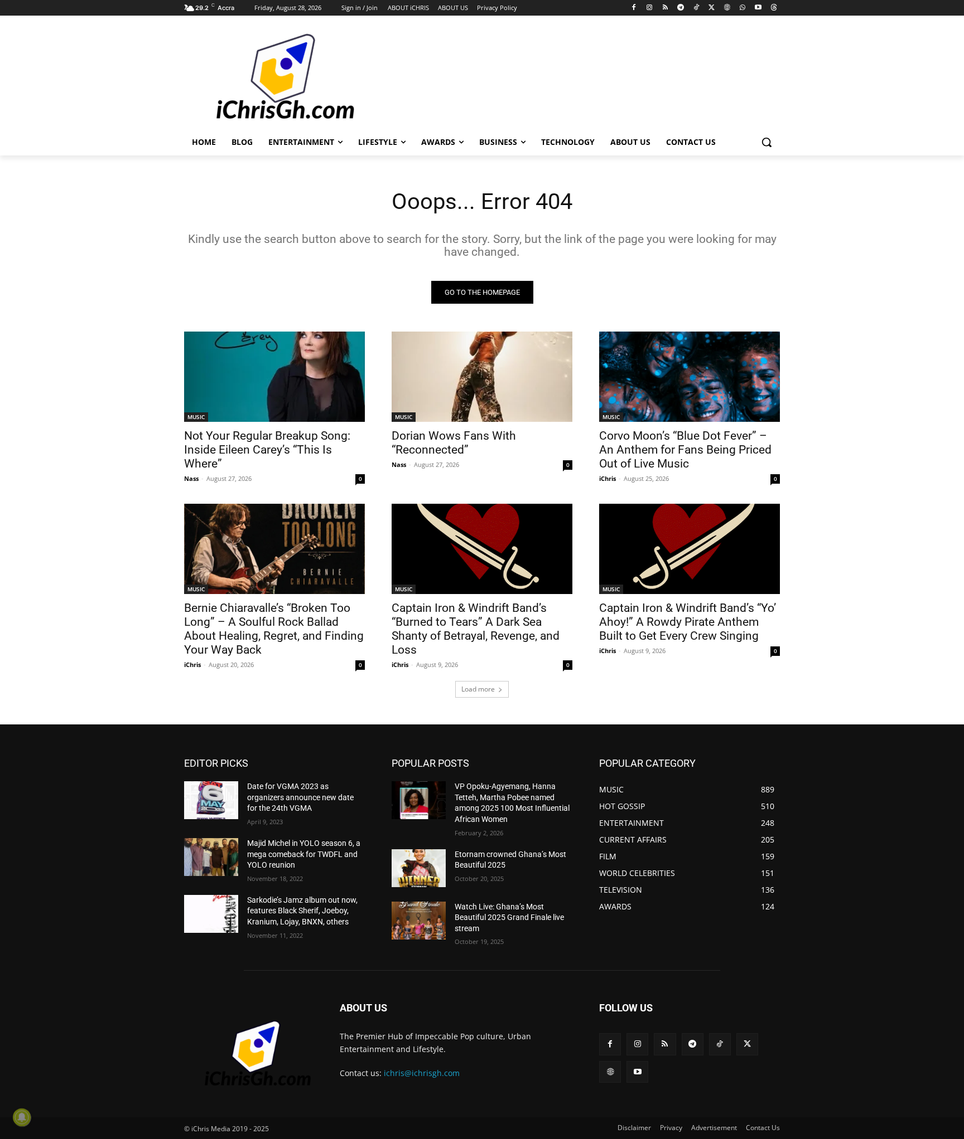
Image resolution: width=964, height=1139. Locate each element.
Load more (478, 689)
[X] (711, 8)
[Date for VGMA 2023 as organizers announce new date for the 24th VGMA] (211, 800)
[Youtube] (757, 8)
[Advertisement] (566, 76)
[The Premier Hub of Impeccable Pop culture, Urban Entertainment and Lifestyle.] (273, 77)
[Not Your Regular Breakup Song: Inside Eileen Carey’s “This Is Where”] (274, 377)
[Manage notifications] (22, 1117)
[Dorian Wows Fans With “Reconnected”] (482, 377)
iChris (607, 478)
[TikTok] (696, 8)
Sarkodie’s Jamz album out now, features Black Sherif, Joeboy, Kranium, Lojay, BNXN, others (302, 910)
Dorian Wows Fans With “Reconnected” (454, 442)
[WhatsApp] (742, 8)
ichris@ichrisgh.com (422, 1073)
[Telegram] (680, 8)
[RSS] (665, 8)
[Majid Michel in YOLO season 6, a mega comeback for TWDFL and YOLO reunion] (211, 857)
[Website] (727, 8)
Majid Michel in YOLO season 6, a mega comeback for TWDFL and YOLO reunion (303, 854)
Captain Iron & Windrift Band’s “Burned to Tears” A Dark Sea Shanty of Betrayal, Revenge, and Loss (476, 628)
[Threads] (773, 8)
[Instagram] (649, 8)
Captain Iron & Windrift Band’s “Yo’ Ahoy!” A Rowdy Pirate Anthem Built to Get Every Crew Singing (687, 621)
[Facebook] (634, 8)
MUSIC (196, 417)
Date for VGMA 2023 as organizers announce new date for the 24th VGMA (300, 797)
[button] (766, 142)
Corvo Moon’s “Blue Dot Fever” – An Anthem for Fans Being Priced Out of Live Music (685, 449)
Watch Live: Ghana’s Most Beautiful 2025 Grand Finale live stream (509, 917)
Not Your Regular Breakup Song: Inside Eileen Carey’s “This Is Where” (267, 449)
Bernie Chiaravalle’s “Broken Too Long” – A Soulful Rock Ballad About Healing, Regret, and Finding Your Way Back (274, 628)
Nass (191, 478)
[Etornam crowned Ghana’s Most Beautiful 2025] (419, 868)
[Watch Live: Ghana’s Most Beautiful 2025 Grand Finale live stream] (419, 921)
